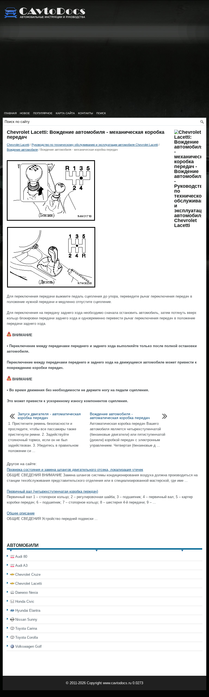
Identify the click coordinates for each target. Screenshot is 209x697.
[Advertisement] (104, 68)
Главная (10, 113)
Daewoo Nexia (26, 592)
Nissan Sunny (26, 619)
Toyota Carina (26, 628)
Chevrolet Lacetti (18, 144)
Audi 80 (21, 556)
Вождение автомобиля (22, 149)
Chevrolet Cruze (28, 574)
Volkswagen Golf (28, 646)
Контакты (85, 113)
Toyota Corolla (26, 637)
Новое (25, 113)
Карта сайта (65, 113)
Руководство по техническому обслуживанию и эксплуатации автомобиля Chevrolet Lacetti (95, 144)
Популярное (43, 113)
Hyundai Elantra (27, 610)
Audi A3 (21, 565)
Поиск (101, 113)
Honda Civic (24, 601)
